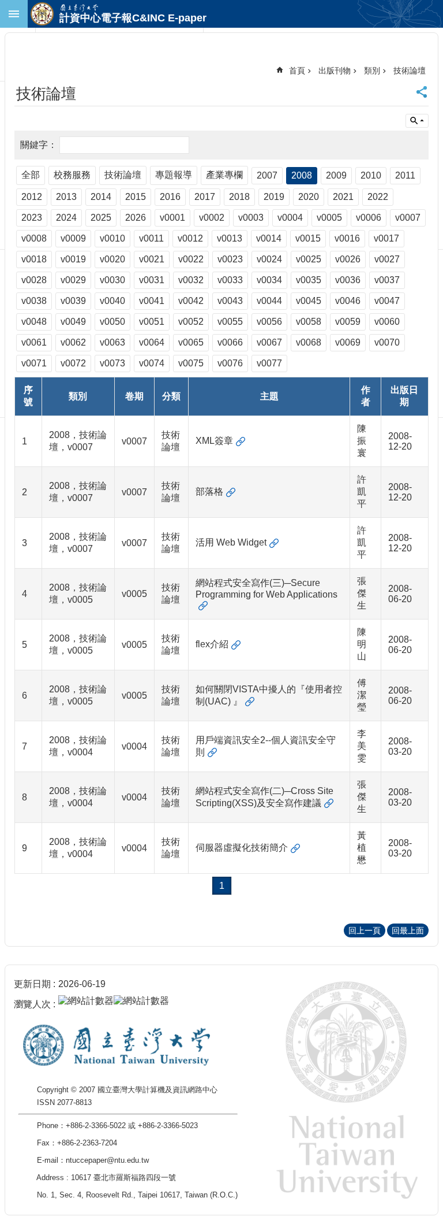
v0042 (191, 301)
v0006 (368, 218)
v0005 (329, 218)
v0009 (73, 238)
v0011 (151, 238)
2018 (239, 197)
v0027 (387, 259)
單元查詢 (417, 121)
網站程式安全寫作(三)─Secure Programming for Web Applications (266, 588)
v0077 (269, 363)
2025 (101, 218)
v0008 (34, 238)
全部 (30, 175)
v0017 (386, 238)
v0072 (73, 363)
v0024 (269, 259)
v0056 (269, 322)
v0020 (112, 259)
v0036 (348, 280)
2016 (170, 197)
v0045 (308, 301)
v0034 (269, 280)
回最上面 (408, 930)
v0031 (151, 280)
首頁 (297, 70)
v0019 (73, 259)
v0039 (73, 301)
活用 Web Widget (231, 542)
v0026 (348, 259)
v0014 (268, 238)
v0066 (230, 342)
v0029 (73, 280)
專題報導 (173, 175)
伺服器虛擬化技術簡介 (242, 847)
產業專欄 (224, 175)
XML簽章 (214, 441)
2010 (371, 175)
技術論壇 (409, 70)
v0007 (408, 218)
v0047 (387, 301)
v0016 (347, 238)
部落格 (209, 491)
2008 (301, 175)
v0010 (112, 238)
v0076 (230, 363)
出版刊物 (334, 70)
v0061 (34, 342)
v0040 (112, 301)
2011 (405, 175)
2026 (135, 218)
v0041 (151, 301)
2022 (377, 197)
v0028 (34, 280)
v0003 (251, 218)
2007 (267, 175)
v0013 (229, 238)
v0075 (191, 363)
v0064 (151, 342)
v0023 (230, 259)
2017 (204, 197)
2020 (308, 197)
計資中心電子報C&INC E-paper (133, 18)
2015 (135, 197)
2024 (66, 218)
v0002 (211, 218)
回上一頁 (364, 930)
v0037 (387, 280)
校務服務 (72, 175)
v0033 (230, 280)
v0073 (112, 363)
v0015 (308, 238)
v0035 (308, 280)
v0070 (387, 342)
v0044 (269, 301)
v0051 (151, 322)
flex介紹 (212, 644)
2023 (31, 218)
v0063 (112, 342)
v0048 (34, 322)
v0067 (269, 342)
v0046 (348, 301)
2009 (336, 175)
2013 (66, 197)
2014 (101, 197)
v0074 (151, 363)
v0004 (290, 218)
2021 (343, 197)
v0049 (73, 322)
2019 (274, 197)
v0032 (191, 280)
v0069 (348, 342)
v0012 (190, 238)
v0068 (308, 342)
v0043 (230, 301)
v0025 (308, 259)
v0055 (230, 322)
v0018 (34, 259)
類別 (372, 70)
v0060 (387, 322)
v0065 (191, 342)
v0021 (151, 259)
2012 (31, 197)
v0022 (191, 259)
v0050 (112, 322)
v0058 (308, 322)
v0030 (112, 280)
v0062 (73, 342)
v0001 (172, 218)
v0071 (34, 363)
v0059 (348, 322)
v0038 (34, 301)
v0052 (191, 322)
